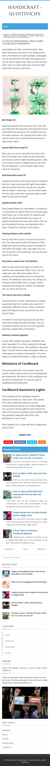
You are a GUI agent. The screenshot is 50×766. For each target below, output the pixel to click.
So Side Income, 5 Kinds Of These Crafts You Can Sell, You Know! (29, 456)
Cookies (5, 738)
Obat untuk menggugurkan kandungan (29, 582)
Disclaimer (6, 730)
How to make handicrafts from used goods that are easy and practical (28, 494)
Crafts (14, 36)
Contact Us (6, 747)
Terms (4, 734)
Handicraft (22, 36)
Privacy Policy (7, 743)
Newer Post (9, 549)
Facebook (20, 442)
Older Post (41, 549)
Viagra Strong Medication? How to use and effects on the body (28, 572)
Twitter (32, 442)
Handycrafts (10, 647)
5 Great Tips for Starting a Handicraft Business (25, 532)
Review (8, 653)
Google (8, 442)
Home (5, 34)
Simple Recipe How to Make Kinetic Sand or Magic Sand (30, 514)
